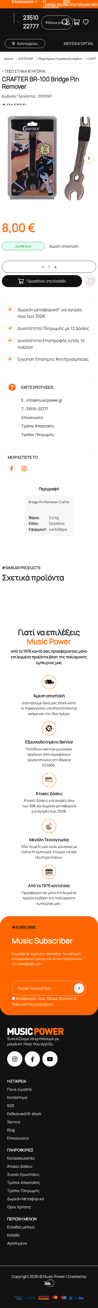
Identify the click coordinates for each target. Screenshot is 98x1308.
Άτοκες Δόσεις (20, 1166)
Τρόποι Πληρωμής (37, 434)
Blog (11, 1130)
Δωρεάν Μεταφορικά (25, 1198)
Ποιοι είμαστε (19, 1089)
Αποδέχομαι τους (44, 1001)
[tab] (49, 489)
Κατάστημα (17, 1097)
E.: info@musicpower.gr (41, 400)
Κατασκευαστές (21, 1158)
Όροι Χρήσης (19, 1207)
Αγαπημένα (17, 1243)
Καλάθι (13, 1235)
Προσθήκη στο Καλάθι (46, 281)
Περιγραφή (49, 488)
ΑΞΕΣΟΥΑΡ (26, 59)
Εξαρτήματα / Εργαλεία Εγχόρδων (60, 59)
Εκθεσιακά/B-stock (24, 1113)
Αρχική (8, 59)
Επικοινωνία (32, 417)
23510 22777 (31, 21)
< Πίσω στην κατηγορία (23, 71)
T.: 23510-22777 (34, 408)
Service (13, 1121)
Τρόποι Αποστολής (37, 426)
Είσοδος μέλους (21, 1227)
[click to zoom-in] (49, 158)
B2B (10, 1105)
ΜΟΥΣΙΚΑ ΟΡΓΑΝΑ (79, 43)
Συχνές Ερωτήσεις (23, 1174)
